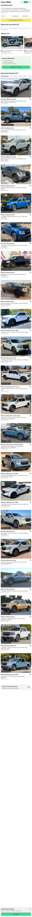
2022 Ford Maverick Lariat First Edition (12, 444)
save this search (13, 28)
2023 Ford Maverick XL (7, 301)
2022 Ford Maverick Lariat (8, 99)
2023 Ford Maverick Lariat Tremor (11, 415)
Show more (4, 13)
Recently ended (5, 76)
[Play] (12, 42)
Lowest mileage (13, 76)
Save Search (16, 914)
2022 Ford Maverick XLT (8, 272)
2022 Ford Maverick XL (7, 128)
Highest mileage (22, 76)
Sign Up (26, 2)
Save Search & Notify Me (17, 20)
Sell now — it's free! (16, 67)
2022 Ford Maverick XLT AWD (9, 473)
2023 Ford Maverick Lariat (8, 358)
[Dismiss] (30, 909)
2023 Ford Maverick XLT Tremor (10, 387)
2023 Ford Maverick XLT (8, 186)
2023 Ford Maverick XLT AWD (9, 330)
